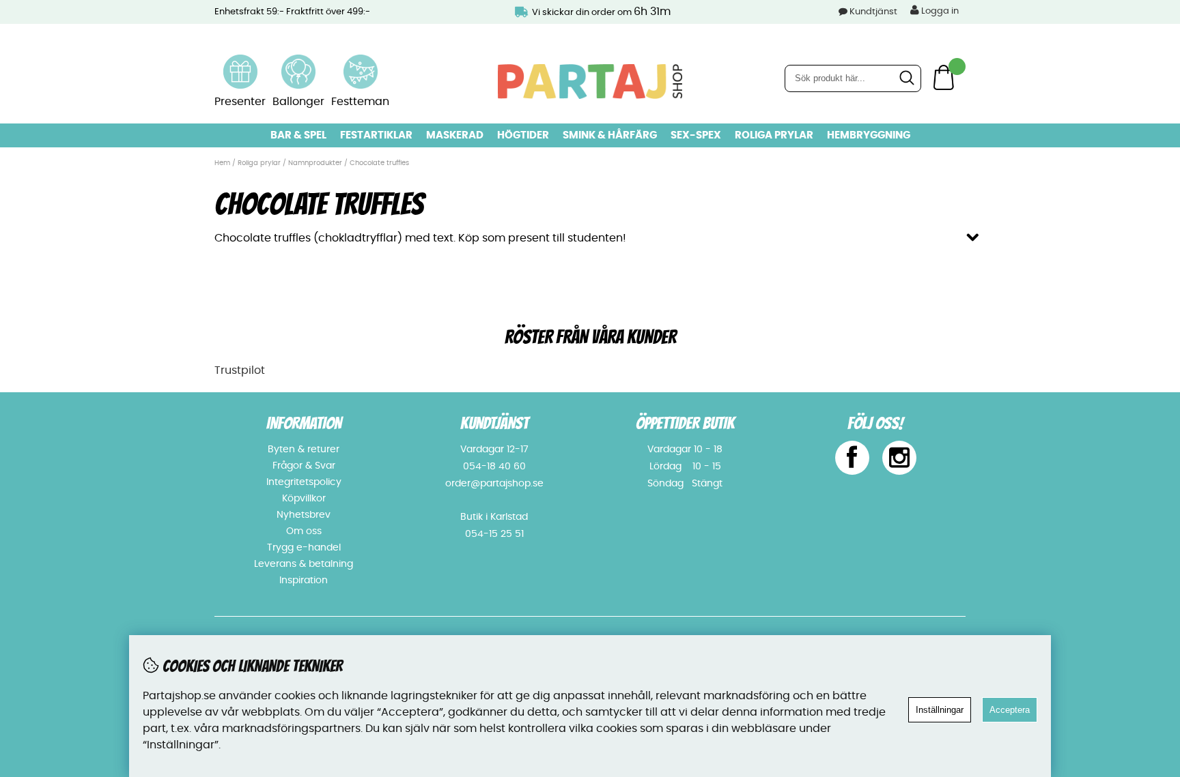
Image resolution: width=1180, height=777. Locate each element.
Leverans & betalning (303, 564)
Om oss (304, 531)
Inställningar (940, 710)
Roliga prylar (774, 135)
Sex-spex (696, 135)
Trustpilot (239, 370)
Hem (222, 163)
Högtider (523, 135)
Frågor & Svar (303, 466)
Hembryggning (868, 135)
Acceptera (1009, 710)
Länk (240, 62)
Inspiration (303, 580)
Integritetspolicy (303, 482)
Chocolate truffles (379, 163)
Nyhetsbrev (304, 515)
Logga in (939, 11)
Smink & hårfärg (610, 135)
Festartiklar (376, 135)
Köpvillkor (304, 498)
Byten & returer (303, 449)
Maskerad (454, 135)
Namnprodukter (315, 163)
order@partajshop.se (494, 483)
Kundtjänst (873, 12)
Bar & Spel (298, 135)
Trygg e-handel (304, 548)
